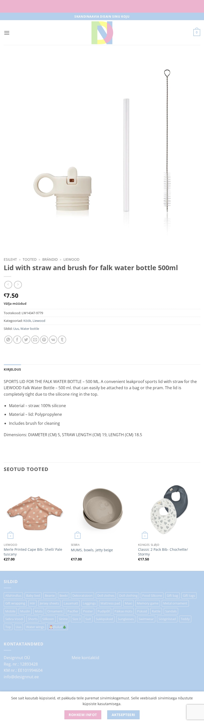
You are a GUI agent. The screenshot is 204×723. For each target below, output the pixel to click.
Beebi (63, 595)
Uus (16, 328)
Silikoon (48, 619)
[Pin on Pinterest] (44, 340)
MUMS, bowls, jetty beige (92, 550)
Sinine (63, 619)
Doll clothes (105, 595)
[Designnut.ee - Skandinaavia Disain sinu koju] (102, 32)
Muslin (25, 611)
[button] (7, 33)
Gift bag (172, 595)
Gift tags (189, 595)
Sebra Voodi (14, 619)
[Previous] (4, 524)
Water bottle (29, 328)
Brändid (50, 259)
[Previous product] (18, 285)
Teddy (185, 619)
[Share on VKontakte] (53, 340)
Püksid (142, 611)
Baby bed (33, 595)
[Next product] (8, 285)
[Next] (200, 524)
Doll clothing (128, 595)
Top (8, 627)
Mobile (10, 611)
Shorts (33, 619)
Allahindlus (13, 595)
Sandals (171, 611)
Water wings (35, 627)
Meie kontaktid (85, 657)
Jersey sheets (49, 603)
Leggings (89, 603)
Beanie (50, 595)
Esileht (10, 259)
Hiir (32, 603)
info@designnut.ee (21, 677)
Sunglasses (126, 619)
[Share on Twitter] (26, 340)
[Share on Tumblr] (62, 340)
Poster (88, 611)
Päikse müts (123, 611)
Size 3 (76, 619)
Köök (27, 320)
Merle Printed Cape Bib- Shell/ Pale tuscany (33, 551)
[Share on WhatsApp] (8, 340)
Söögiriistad (167, 619)
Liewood (71, 259)
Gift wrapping (15, 603)
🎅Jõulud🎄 (57, 627)
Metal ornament (175, 603)
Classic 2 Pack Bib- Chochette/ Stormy (163, 551)
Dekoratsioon (82, 595)
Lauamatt (71, 603)
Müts (39, 611)
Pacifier (72, 611)
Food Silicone (152, 595)
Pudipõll (104, 611)
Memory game (147, 603)
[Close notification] (196, 6)
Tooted (30, 259)
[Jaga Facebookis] (17, 340)
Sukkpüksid (104, 619)
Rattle (156, 611)
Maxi (128, 603)
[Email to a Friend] (35, 340)
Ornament (55, 611)
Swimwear (146, 619)
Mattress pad (110, 603)
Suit (88, 619)
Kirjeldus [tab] (12, 369)
